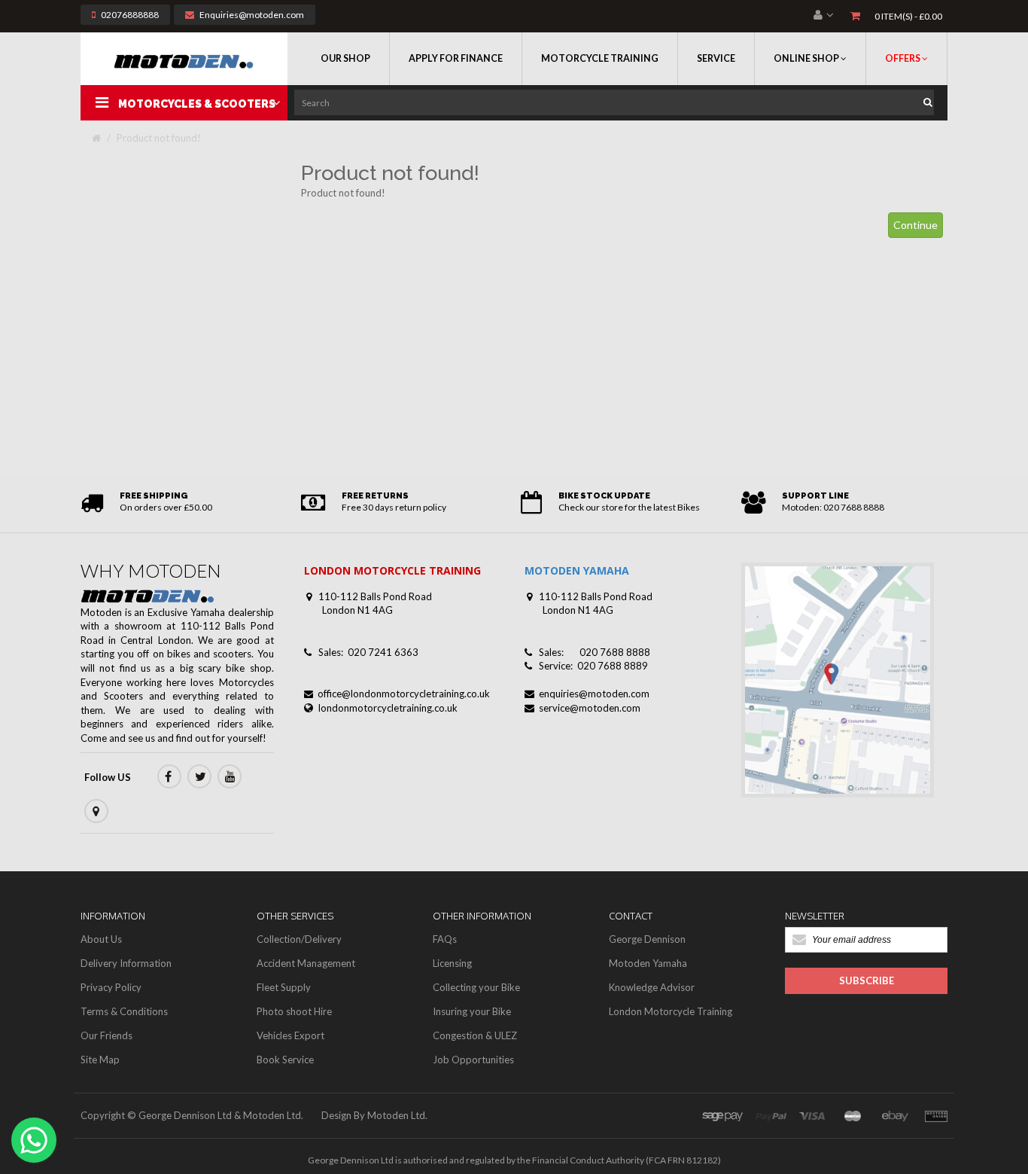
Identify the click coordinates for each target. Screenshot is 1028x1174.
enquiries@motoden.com (594, 694)
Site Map (100, 1060)
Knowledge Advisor (652, 987)
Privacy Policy (111, 987)
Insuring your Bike (472, 1011)
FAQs (445, 939)
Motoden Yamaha (648, 963)
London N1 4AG (357, 610)
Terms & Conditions (124, 1011)
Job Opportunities (473, 1060)
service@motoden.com (589, 708)
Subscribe (866, 980)
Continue (915, 224)
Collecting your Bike (476, 987)
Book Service (285, 1060)
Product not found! (159, 138)
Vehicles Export (290, 1035)
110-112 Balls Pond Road (375, 596)
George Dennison (647, 939)
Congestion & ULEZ (475, 1035)
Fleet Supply (284, 987)
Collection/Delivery (299, 939)
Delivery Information (126, 963)
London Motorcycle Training (670, 1011)
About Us (101, 939)
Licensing (452, 963)
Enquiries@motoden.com (251, 14)
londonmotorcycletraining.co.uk (388, 708)
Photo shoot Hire (294, 1011)
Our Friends (106, 1035)
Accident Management (306, 963)
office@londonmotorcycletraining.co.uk (404, 694)
